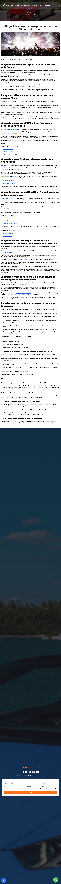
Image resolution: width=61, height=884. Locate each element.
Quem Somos (34, 5)
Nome (5, 780)
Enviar (30, 792)
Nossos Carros (25, 5)
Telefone (29, 780)
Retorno (44, 786)
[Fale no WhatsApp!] (55, 880)
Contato (54, 5)
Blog (40, 5)
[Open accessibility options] (3, 880)
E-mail (44, 780)
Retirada (29, 786)
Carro (5, 786)
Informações (47, 5)
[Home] (6, 5)
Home (18, 5)
